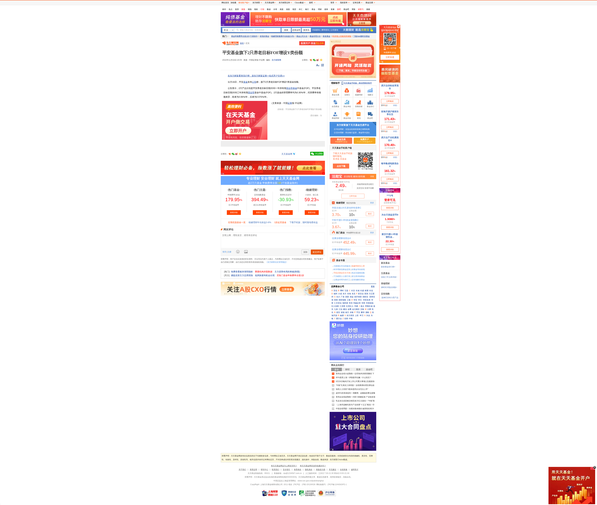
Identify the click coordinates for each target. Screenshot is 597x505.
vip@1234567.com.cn (292, 473)
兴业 (368, 315)
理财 (320, 9)
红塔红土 (350, 306)
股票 (237, 9)
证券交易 (356, 3)
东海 (349, 294)
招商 (346, 318)
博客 (353, 9)
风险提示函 (320, 469)
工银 (349, 300)
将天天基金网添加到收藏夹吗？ (313, 466)
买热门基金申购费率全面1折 (290, 275)
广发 (343, 297)
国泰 (336, 300)
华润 (350, 303)
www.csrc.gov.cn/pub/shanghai (311, 481)
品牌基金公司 (337, 286)
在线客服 (343, 469)
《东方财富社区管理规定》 (277, 262)
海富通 (345, 303)
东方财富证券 (284, 3)
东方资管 (350, 315)
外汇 (301, 9)
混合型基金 (291, 88)
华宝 (360, 300)
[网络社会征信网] (288, 493)
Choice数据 (299, 3)
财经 (224, 9)
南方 (347, 312)
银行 (307, 9)
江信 (340, 309)
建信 (345, 309)
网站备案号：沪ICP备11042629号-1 (331, 484)
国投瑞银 (342, 300)
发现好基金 (264, 36)
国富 (347, 297)
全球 (275, 9)
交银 (362, 309)
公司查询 (334, 30)
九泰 (336, 309)
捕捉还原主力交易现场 (242, 275)
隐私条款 (308, 469)
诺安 (338, 312)
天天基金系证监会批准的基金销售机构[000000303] (275, 477)
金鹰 (349, 309)
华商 (363, 303)
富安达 (361, 294)
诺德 (343, 312)
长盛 (362, 291)
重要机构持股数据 (263, 271)
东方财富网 (276, 60)
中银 (351, 318)
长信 (371, 291)
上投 (357, 315)
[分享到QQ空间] (321, 60)
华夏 (356, 306)
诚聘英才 (354, 469)
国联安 (365, 297)
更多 (373, 286)
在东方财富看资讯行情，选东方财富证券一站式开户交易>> (256, 75)
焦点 (230, 9)
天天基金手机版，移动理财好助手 (358, 83)
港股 (288, 9)
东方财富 (256, 3)
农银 (352, 312)
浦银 (367, 312)
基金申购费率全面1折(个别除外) (244, 36)
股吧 (339, 9)
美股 (281, 9)
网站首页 (225, 3)
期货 (294, 9)
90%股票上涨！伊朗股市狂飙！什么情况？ (353, 377)
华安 (355, 300)
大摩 (369, 309)
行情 (262, 9)
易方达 (339, 318)
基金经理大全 (315, 36)
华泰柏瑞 (369, 303)
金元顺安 (356, 309)
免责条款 (297, 469)
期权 (256, 9)
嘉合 (362, 306)
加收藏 (233, 3)
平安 (358, 312)
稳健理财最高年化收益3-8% (282, 36)
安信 (335, 291)
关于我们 (242, 469)
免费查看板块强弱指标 (242, 271)
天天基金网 (286, 154)
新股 (243, 9)
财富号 (361, 9)
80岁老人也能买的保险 (341, 36)
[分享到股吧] (310, 60)
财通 (366, 291)
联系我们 (275, 469)
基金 (313, 9)
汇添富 (342, 306)
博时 (342, 291)
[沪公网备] (327, 493)
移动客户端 (243, 3)
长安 (353, 291)
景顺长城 (369, 306)
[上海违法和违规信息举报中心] (307, 493)
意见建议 (332, 469)
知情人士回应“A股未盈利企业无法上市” (352, 389)
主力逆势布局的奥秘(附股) (287, 271)
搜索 (368, 9)
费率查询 (325, 30)
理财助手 (335, 83)
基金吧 (346, 9)
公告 (254, 82)
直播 (332, 9)
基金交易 (369, 3)
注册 (229, 252)
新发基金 (326, 36)
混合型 (251, 92)
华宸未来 (366, 300)
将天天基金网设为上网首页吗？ (284, 466)
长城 (357, 291)
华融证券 (357, 303)
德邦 (335, 294)
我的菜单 (343, 3)
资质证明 (253, 469)
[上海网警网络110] (269, 493)
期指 (250, 9)
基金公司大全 (302, 36)
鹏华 (363, 312)
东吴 (353, 294)
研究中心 (264, 469)
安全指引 (286, 469)
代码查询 (316, 30)
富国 (366, 294)
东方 (344, 294)
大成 (340, 294)
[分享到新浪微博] (317, 60)
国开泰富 (358, 297)
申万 (361, 315)
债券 (326, 9)
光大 (338, 297)
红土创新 (335, 306)
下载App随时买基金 (361, 36)
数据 (269, 9)
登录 (224, 252)
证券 (290, 103)
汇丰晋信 (338, 303)
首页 (242, 43)
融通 (342, 315)
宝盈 (346, 291)
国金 (352, 297)
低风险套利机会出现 (265, 275)
